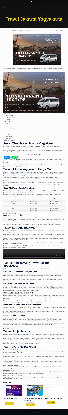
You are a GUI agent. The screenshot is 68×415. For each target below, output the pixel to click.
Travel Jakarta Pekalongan (54, 398)
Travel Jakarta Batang (10, 399)
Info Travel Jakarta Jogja (10, 123)
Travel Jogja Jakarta (9, 138)
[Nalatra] (34, 3)
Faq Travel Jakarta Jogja (10, 140)
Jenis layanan (10, 125)
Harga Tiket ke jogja (11, 117)
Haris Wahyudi (21, 30)
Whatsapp (14, 157)
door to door (21, 164)
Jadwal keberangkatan (11, 127)
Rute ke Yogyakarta (11, 119)
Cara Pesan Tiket (8, 136)
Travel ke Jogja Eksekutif (10, 121)
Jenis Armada (10, 132)
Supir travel (9, 134)
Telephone (7, 157)
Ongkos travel (10, 130)
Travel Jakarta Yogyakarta (10, 115)
